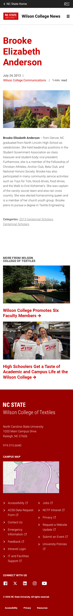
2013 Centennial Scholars (36, 219)
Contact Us (15, 522)
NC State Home (17, 4)
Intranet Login (17, 549)
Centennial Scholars (16, 224)
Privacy (27, 608)
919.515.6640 (12, 445)
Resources (42, 608)
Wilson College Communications (24, 80)
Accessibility (11, 608)
